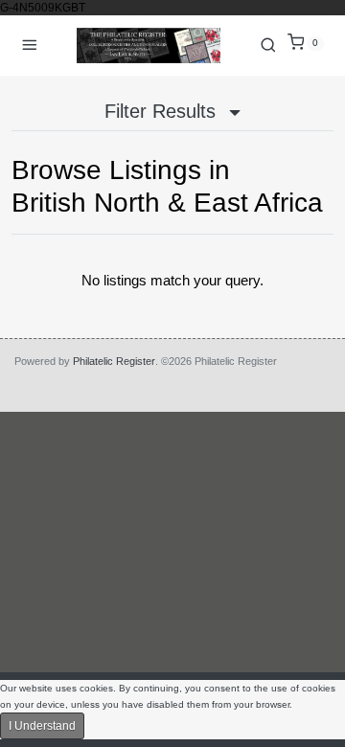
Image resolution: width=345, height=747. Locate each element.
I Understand (42, 726)
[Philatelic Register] (148, 45)
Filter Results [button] (162, 111)
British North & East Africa (167, 202)
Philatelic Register (114, 361)
